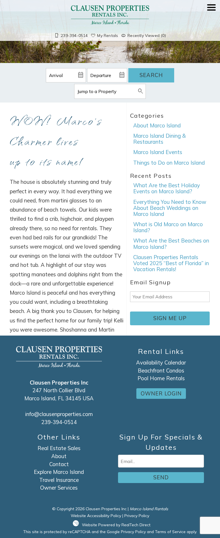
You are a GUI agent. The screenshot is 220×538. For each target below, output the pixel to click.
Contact (59, 464)
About (58, 456)
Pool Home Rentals (161, 378)
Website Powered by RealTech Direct (116, 524)
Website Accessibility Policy (96, 515)
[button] (211, 23)
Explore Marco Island (59, 472)
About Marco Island (157, 125)
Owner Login (161, 393)
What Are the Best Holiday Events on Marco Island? (166, 188)
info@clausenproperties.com (59, 414)
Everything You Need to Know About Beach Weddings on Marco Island (169, 208)
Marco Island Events (157, 152)
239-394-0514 (59, 422)
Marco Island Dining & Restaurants (159, 139)
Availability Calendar (161, 362)
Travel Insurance (59, 480)
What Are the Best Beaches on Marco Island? (171, 243)
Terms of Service (170, 531)
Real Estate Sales (59, 448)
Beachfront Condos (161, 370)
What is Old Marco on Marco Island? (168, 227)
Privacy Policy (136, 515)
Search (151, 75)
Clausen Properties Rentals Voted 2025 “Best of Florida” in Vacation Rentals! (171, 263)
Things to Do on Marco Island (169, 162)
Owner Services (59, 487)
